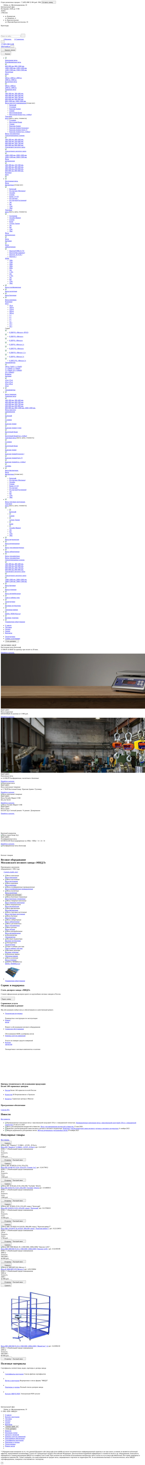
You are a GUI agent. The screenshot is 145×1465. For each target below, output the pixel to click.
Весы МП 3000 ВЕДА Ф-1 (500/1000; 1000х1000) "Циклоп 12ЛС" (25, 1249)
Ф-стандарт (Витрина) (17, 191)
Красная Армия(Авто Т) (14, 458)
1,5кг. (11, 272)
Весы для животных (12, 925)
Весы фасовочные (11, 910)
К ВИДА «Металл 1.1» (17, 352)
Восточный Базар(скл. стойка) (16, 436)
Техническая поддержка (14, 1013)
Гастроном (13, 216)
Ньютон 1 (12, 256)
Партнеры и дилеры (12, 1387)
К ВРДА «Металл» (16, 340)
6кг (10, 204)
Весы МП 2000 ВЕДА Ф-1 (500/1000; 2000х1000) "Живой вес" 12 (25, 1346)
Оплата (7, 629)
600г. (11, 268)
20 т (10, 326)
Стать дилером (11, 1429)
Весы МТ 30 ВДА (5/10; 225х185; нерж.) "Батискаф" (20, 1208)
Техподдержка (10, 1444)
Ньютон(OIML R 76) (16, 251)
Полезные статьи (11, 1433)
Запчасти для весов (12, 1435)
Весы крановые (10, 885)
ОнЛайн (8, 466)
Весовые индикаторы (13, 941)
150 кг (11, 309)
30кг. (11, 283)
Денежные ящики (11, 956)
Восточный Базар (15, 113)
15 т (10, 324)
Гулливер (12, 107)
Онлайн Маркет (15, 218)
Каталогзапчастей (8, 1043)
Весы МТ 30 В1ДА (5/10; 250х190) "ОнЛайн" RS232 (20, 1188)
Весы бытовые (10, 918)
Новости (8, 1431)
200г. (11, 264)
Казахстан (8, 1094)
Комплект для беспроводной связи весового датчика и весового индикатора (91, 1128)
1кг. (10, 270)
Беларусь (8, 1099)
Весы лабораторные (12, 922)
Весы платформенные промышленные (19, 889)
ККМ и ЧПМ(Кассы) (12, 964)
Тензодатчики (10, 944)
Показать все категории (13, 895)
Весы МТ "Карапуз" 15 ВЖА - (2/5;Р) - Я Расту (18, 1147)
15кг (11, 206)
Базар (11, 221)
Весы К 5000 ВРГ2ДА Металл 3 (12, 1269)
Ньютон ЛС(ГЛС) (15, 255)
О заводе (8, 625)
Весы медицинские (12, 906)
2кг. (10, 274)
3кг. (10, 277)
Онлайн (12, 193)
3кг (10, 202)
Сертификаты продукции (14, 1374)
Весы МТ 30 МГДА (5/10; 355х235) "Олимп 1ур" (19, 1167)
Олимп (11, 111)
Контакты (8, 633)
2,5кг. (11, 276)
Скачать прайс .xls (12, 1426)
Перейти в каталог (8, 652)
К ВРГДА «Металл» (16, 348)
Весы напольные (11, 877)
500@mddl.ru (5, 46)
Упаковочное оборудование (15, 981)
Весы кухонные (10, 960)
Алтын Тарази (14, 223)
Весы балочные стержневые (15, 899)
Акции (7, 631)
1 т (10, 315)
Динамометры (10, 937)
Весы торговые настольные (15, 914)
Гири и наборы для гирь (14, 948)
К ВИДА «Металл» (16, 336)
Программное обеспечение (15, 1438)
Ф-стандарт (13, 198)
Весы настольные (11, 881)
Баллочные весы (11, 82)
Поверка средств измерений (15, 1036)
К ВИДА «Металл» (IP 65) (18, 332)
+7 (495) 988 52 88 (7, 44)
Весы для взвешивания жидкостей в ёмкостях (57, 1126)
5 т (10, 321)
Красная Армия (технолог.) (19, 128)
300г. (11, 266)
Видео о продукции (12, 1380)
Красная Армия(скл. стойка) (15, 462)
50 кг (11, 305)
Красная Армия (15, 109)
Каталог (7, 54)
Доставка (8, 627)
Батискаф (12, 105)
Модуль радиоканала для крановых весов (53, 1130)
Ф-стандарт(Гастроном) (17, 200)
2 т (10, 317)
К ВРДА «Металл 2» (16, 344)
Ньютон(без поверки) (17, 253)
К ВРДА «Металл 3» (16, 356)
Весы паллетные (11, 893)
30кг (11, 208)
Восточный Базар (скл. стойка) (20, 114)
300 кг (11, 313)
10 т (10, 323)
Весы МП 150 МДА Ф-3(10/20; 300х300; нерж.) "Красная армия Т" (25, 1228)
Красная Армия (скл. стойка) (19, 132)
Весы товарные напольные (15, 903)
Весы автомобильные (13, 933)
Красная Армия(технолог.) (14, 454)
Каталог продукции (12, 1417)
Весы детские (10, 929)
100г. (11, 260)
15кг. (11, 281)
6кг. (10, 279)
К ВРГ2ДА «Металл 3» (17, 361)
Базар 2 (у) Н (14, 196)
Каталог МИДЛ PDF (12, 1394)
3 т (10, 319)
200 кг (11, 311)
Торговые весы (10, 438)
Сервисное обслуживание (14, 1029)
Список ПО (5, 1110)
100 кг (11, 307)
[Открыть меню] (2, 41)
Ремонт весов (7, 1021)
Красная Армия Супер (13, 428)
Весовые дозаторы (11, 952)
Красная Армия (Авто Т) (18, 130)
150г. (11, 262)
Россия (7, 1090)
